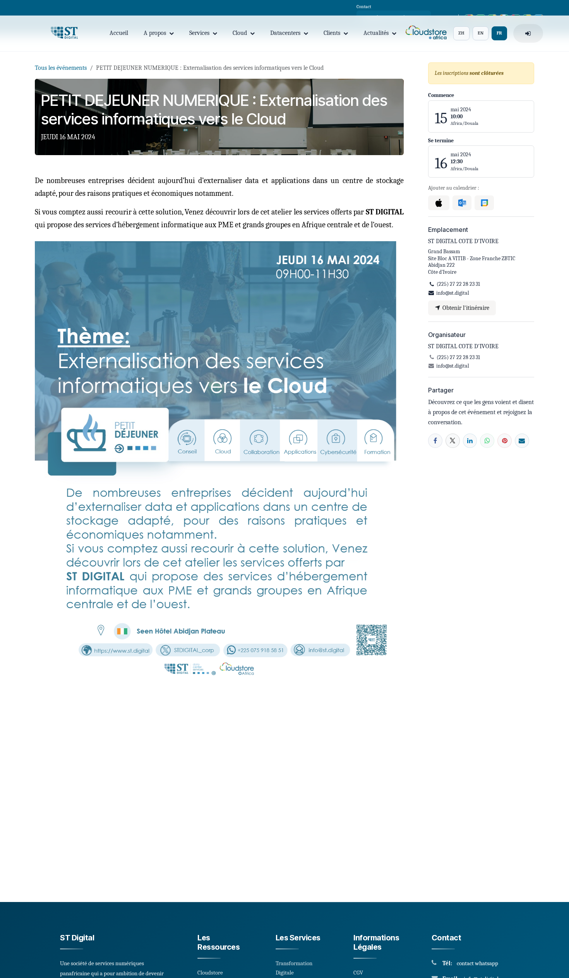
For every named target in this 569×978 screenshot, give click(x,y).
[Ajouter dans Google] (484, 202)
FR (499, 33)
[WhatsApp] (487, 441)
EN (480, 33)
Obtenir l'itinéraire (465, 307)
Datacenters (285, 32)
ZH (461, 33)
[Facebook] (435, 441)
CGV (358, 972)
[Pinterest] (504, 441)
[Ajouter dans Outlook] (461, 202)
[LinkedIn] (470, 441)
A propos (155, 32)
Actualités (376, 32)
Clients (332, 32)
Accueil (119, 32)
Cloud (240, 32)
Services (199, 32)
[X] (453, 441)
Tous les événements (61, 67)
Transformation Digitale (294, 968)
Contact (363, 6)
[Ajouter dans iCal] (438, 202)
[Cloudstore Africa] (425, 33)
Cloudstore (210, 972)
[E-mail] (522, 441)
